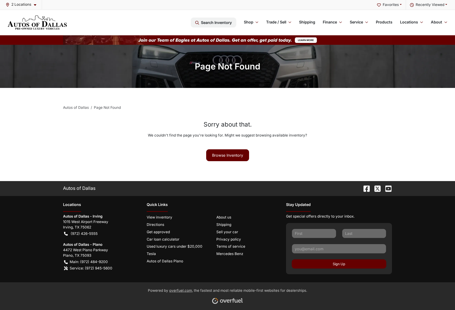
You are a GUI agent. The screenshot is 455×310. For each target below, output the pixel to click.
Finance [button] (330, 22)
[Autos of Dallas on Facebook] (364, 188)
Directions (155, 224)
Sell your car (227, 232)
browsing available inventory (280, 135)
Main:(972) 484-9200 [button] (89, 262)
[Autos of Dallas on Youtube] (386, 188)
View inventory (159, 217)
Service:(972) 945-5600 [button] (91, 268)
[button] (23, 4)
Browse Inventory (227, 155)
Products (384, 22)
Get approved (158, 232)
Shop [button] (248, 22)
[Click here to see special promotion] (227, 39)
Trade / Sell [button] (276, 22)
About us (223, 217)
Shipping (307, 22)
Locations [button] (409, 22)
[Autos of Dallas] (37, 22)
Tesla (151, 253)
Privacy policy (228, 239)
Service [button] (356, 22)
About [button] (436, 22)
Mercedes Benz (229, 253)
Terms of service (230, 246)
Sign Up (339, 264)
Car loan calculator (163, 239)
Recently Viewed (430, 4)
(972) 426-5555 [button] (84, 233)
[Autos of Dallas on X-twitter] (375, 188)
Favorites (391, 4)
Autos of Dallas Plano (165, 261)
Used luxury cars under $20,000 (174, 246)
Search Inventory (216, 22)
